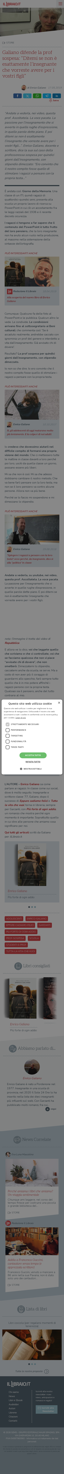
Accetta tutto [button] (33, 755)
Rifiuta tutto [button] (33, 761)
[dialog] (32, 737)
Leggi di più (21, 717)
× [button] (59, 703)
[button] (32, 769)
